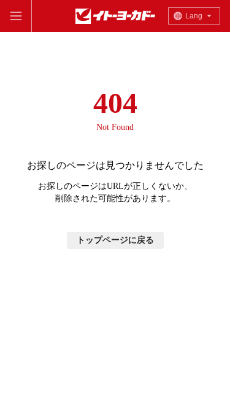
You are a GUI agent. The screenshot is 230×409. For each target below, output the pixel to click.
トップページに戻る (115, 240)
